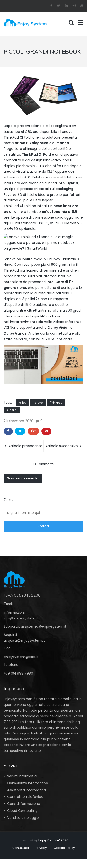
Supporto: (12, 626)
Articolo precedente (25, 445)
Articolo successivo (61, 445)
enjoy (22, 402)
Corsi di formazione (23, 803)
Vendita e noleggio (23, 817)
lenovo (38, 402)
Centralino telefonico (25, 796)
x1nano (12, 410)
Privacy (41, 848)
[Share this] (8, 431)
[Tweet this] (20, 431)
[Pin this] (46, 431)
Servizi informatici (22, 776)
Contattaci (20, 848)
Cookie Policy (64, 848)
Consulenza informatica (27, 783)
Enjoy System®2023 (53, 840)
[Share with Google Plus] (33, 431)
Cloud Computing (22, 810)
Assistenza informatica (26, 790)
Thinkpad (56, 402)
